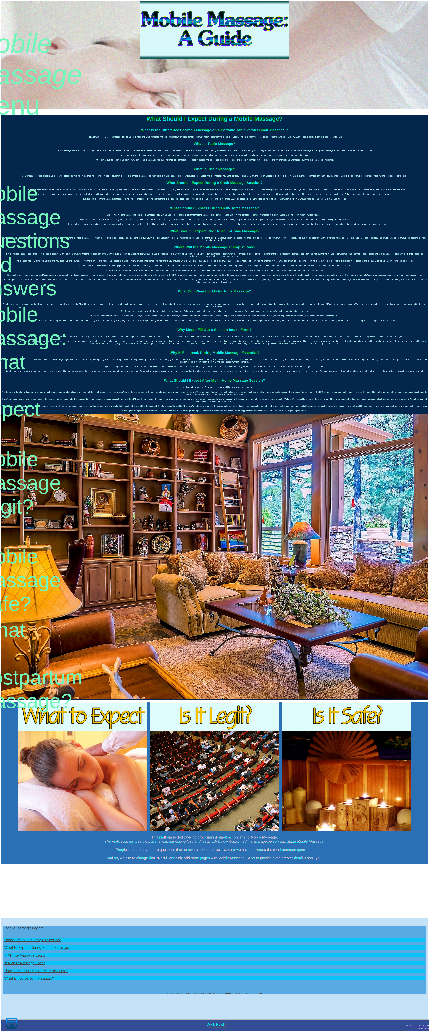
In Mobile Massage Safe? (24, 963)
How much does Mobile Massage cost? (36, 971)
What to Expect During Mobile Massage (36, 947)
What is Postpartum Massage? (29, 978)
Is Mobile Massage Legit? (25, 955)
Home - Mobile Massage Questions (32, 940)
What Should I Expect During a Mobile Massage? (214, 118)
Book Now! (215, 1024)
